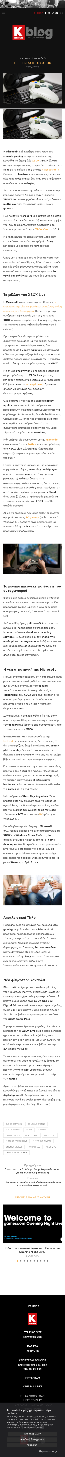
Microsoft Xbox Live (16, 1141)
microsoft (50, 1135)
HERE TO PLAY (31, 1135)
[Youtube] (57, 13)
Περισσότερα (46, 1451)
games (29, 1130)
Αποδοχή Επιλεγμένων (32, 1439)
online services (14, 1147)
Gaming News (13, 1135)
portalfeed (34, 1147)
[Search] (61, 13)
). (35, 384)
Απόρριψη (32, 1445)
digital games (13, 1130)
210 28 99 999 (32, 1369)
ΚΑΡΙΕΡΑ (32, 1346)
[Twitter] (49, 13)
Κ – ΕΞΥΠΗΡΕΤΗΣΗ (32, 1396)
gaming (42, 1130)
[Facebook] (45, 13)
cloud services (14, 1124)
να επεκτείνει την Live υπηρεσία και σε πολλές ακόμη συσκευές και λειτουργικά (32, 306)
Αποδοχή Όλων (32, 1434)
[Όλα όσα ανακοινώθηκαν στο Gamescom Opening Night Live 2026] (32, 1224)
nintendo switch (42, 1141)
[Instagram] (53, 13)
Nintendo (8, 741)
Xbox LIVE (51, 1147)
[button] (6, 1233)
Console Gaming (36, 1124)
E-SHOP (38, 13)
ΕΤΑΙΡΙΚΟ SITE (33, 1332)
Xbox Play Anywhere (16, 1153)
